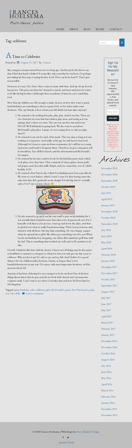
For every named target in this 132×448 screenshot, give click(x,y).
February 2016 (108, 396)
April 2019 (106, 199)
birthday (24, 289)
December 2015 (109, 409)
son (7, 293)
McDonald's (57, 289)
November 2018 (109, 211)
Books (100, 29)
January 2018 (108, 261)
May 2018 (106, 242)
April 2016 (106, 384)
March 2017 (107, 322)
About (74, 29)
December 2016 (109, 341)
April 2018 (106, 248)
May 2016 (106, 378)
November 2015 (109, 415)
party (68, 289)
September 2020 (109, 180)
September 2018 (109, 223)
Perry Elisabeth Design (87, 431)
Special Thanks (66, 442)
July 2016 (106, 365)
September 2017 (109, 285)
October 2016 (108, 353)
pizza (86, 289)
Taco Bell (15, 293)
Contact (115, 29)
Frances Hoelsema (26, 14)
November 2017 (109, 273)
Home (60, 29)
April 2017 (106, 316)
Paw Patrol (77, 289)
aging (16, 289)
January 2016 (108, 402)
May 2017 (106, 310)
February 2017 (108, 328)
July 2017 (106, 298)
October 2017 (108, 279)
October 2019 (108, 186)
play (92, 289)
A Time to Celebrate (23, 56)
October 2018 (108, 217)
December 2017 (109, 267)
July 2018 (106, 230)
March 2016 (107, 390)
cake (32, 289)
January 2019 (108, 205)
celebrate (40, 289)
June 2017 (106, 304)
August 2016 (108, 359)
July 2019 (106, 193)
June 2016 (106, 372)
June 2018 (106, 236)
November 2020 (109, 174)
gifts (48, 289)
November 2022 (109, 168)
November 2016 (109, 347)
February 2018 (108, 254)
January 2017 (108, 335)
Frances (47, 62)
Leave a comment (35, 293)
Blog (87, 29)
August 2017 (108, 291)
